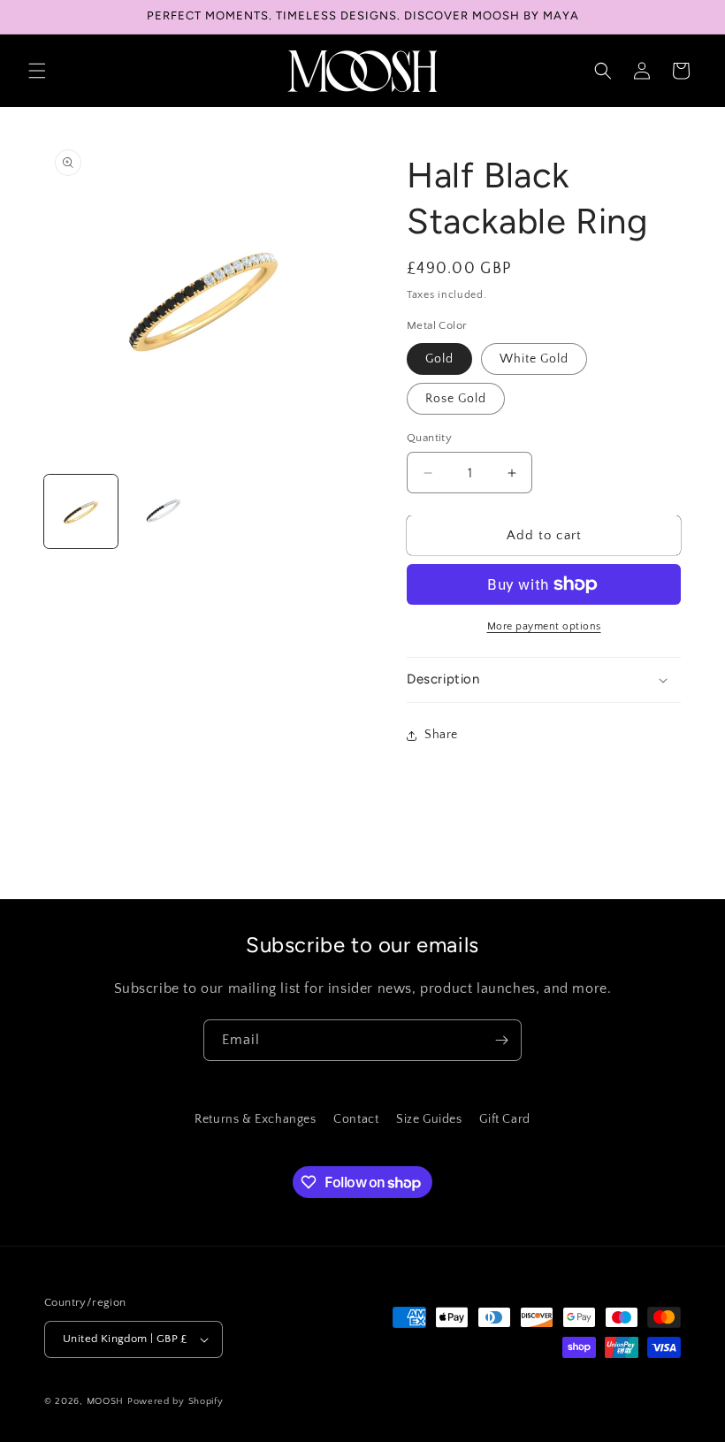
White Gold (534, 359)
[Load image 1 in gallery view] (81, 511)
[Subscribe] (501, 1040)
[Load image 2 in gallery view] (163, 511)
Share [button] (441, 735)
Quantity (429, 437)
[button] (37, 70)
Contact (355, 1119)
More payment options (544, 626)
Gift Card (504, 1119)
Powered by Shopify (175, 1401)
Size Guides (429, 1119)
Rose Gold (455, 399)
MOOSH (106, 1401)
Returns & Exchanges (255, 1119)
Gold (439, 359)
